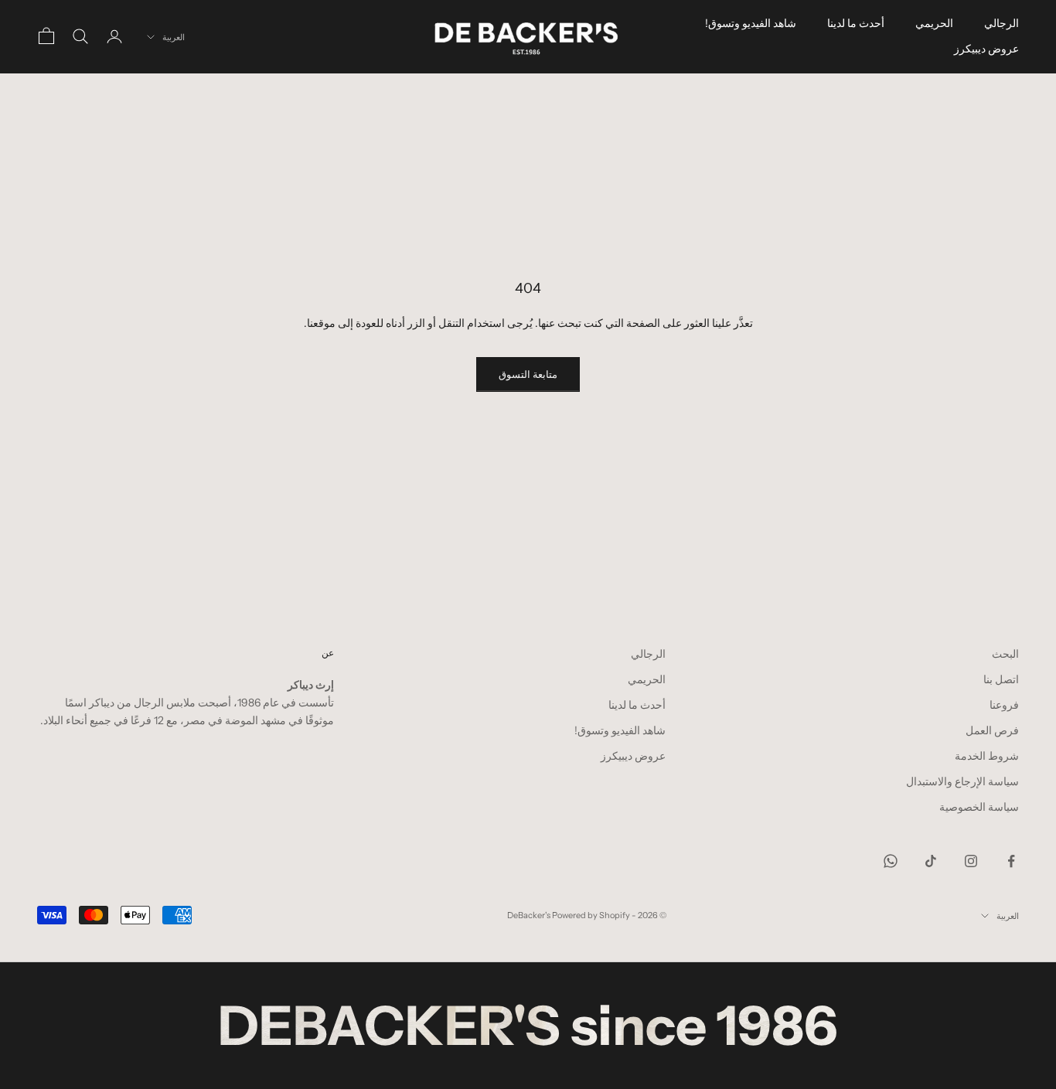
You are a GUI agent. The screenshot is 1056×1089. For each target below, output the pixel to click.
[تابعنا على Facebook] (1011, 861)
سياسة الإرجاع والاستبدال (962, 781)
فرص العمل (992, 730)
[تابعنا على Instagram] (971, 861)
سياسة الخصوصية (979, 807)
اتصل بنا (1001, 679)
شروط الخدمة (987, 756)
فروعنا (1004, 705)
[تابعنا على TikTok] (930, 861)
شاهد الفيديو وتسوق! (750, 23)
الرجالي (1001, 23)
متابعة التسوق (528, 374)
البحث (1005, 654)
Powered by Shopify (591, 915)
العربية (173, 37)
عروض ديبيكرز (986, 49)
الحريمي (934, 23)
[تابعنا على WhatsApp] (890, 861)
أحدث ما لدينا (855, 23)
